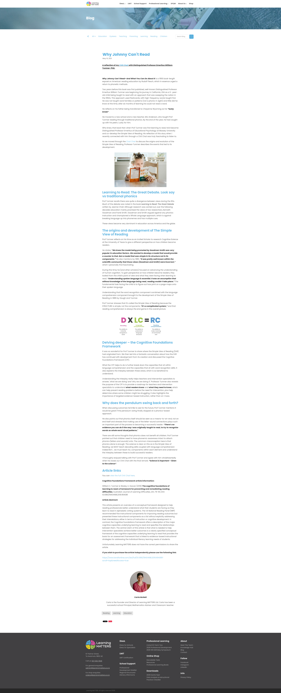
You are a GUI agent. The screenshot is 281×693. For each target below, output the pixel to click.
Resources (151, 662)
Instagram (185, 665)
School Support (140, 3)
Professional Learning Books (158, 665)
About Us (182, 3)
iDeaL (122, 3)
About (184, 641)
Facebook (184, 662)
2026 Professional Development (159, 647)
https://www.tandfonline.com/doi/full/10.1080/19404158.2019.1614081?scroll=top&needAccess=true (132, 559)
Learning (144, 36)
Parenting (134, 36)
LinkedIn (184, 667)
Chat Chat (131, 141)
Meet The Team (187, 645)
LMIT (130, 3)
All (93, 36)
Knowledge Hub (187, 647)
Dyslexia (113, 36)
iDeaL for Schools (126, 645)
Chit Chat (123, 65)
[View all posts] (88, 36)
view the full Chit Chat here (122, 475)
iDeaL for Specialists (127, 647)
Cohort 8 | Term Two (155, 645)
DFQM (173, 3)
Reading (153, 36)
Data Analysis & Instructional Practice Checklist (158, 678)
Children (163, 36)
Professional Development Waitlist (128, 669)
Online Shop (153, 656)
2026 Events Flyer (153, 675)
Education (102, 36)
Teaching (123, 36)
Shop (191, 3)
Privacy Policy (186, 677)
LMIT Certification (126, 658)
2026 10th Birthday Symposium (159, 650)
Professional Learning (158, 3)
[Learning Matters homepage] (97, 4)
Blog (182, 650)
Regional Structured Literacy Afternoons (127, 673)
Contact (184, 652)
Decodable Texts (153, 660)
